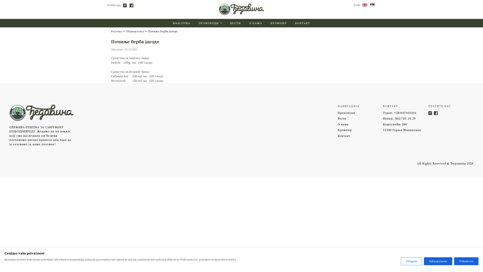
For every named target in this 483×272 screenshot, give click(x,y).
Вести (235, 23)
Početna (116, 31)
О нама (255, 23)
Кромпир (279, 23)
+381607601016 (399, 113)
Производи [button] (209, 23)
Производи (346, 113)
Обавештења (135, 31)
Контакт (302, 23)
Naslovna (181, 23)
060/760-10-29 (399, 118)
